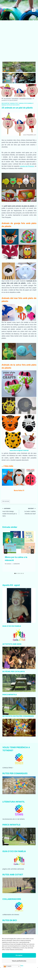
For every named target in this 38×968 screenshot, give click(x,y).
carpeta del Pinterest (27, 166)
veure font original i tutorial (19, 450)
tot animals (5, 501)
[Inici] (2, 98)
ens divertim (5, 103)
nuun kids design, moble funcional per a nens (9, 512)
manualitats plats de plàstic (11, 104)
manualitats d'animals (26, 103)
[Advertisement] (19, 42)
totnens (9, 563)
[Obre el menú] (34, 10)
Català (8, 966)
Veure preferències (19, 961)
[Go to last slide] (5, 551)
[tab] (15, 573)
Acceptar (19, 955)
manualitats (14, 103)
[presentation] (19, 542)
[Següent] (32, 551)
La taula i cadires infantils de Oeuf (30, 511)
